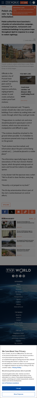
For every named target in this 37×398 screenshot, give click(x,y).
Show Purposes (18, 394)
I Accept (18, 388)
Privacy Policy (16, 367)
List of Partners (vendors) (10, 383)
